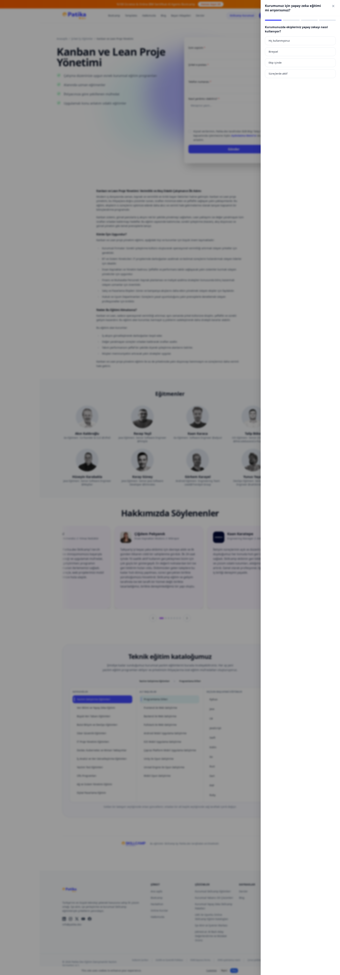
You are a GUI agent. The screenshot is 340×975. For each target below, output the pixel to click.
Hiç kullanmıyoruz (279, 40)
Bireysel (273, 51)
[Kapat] (333, 6)
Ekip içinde (275, 62)
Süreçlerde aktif (278, 73)
